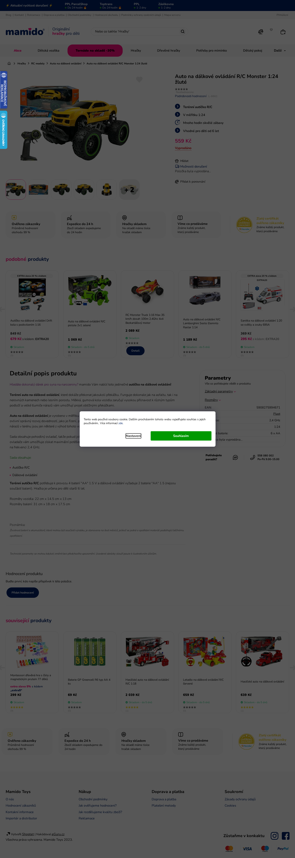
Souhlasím (181, 436)
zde (120, 423)
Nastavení (133, 436)
